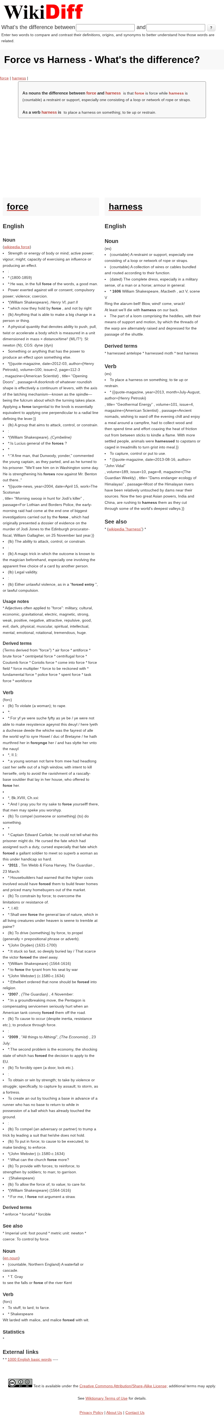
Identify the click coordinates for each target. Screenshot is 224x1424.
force (4, 78)
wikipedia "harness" (125, 529)
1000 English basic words (30, 1359)
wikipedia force (17, 247)
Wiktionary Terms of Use (107, 1398)
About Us (114, 1412)
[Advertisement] (112, 156)
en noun (11, 1258)
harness (19, 78)
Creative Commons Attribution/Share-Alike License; (123, 1386)
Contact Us (135, 1412)
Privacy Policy (91, 1412)
